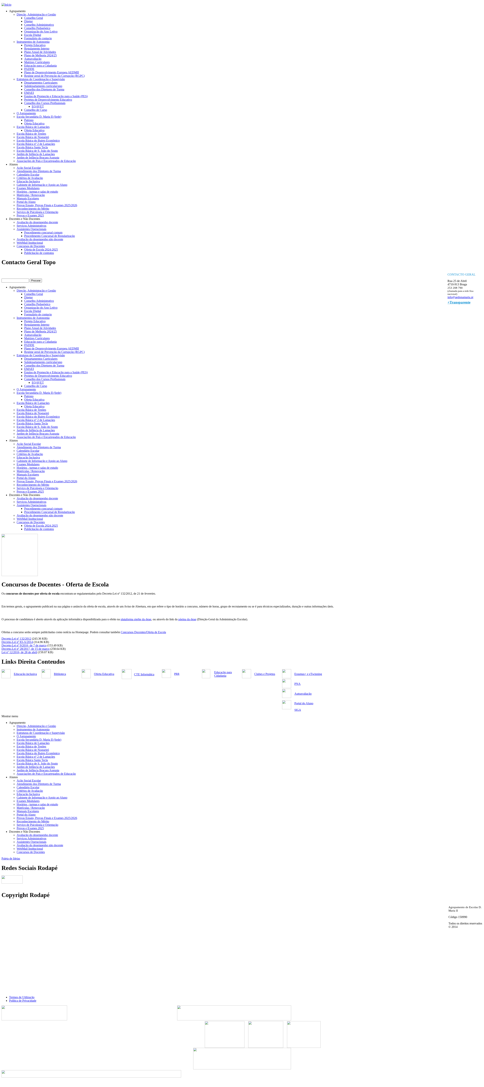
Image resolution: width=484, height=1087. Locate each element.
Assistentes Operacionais (31, 229)
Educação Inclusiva (28, 181)
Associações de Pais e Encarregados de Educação (46, 161)
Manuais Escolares (28, 198)
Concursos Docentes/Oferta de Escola (143, 632)
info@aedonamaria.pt (460, 297)
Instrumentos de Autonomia (33, 41)
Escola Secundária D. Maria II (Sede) (39, 116)
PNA (297, 683)
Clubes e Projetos (264, 674)
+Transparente (459, 302)
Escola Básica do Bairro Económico (38, 140)
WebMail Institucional (30, 242)
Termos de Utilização (21, 997)
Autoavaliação (32, 58)
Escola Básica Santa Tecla (32, 147)
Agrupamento (17, 11)
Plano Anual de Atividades (40, 52)
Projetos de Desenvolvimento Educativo (48, 99)
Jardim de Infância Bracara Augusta (38, 157)
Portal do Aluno (26, 201)
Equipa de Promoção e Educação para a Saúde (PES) (56, 96)
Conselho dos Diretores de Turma (44, 89)
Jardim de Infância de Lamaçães (36, 154)
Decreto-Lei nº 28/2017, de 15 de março (26, 648)
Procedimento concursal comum (43, 232)
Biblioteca (60, 674)
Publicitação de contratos (39, 253)
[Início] (6, 4)
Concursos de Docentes (31, 246)
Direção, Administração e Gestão (36, 14)
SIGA (297, 709)
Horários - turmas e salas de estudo (37, 191)
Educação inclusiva (25, 674)
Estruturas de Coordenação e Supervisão (41, 79)
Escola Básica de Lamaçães (33, 126)
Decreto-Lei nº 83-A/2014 (17, 642)
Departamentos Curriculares (40, 82)
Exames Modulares (28, 188)
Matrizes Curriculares (37, 62)
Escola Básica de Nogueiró (33, 137)
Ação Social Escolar (29, 167)
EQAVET (38, 106)
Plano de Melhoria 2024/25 (40, 55)
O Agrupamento (26, 113)
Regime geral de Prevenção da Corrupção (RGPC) (54, 75)
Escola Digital (32, 35)
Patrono (28, 120)
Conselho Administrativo (39, 24)
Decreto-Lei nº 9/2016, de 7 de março (24, 645)
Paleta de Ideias (11, 858)
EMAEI (29, 92)
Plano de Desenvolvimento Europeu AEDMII (51, 72)
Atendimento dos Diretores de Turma (39, 171)
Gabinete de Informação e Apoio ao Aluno (42, 184)
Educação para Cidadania (223, 674)
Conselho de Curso (35, 109)
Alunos (13, 164)
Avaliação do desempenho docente (37, 222)
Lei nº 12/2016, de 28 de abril (19, 652)
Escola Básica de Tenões (31, 133)
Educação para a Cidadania (40, 65)
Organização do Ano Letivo (40, 31)
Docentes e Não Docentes (24, 218)
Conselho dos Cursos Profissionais (44, 103)
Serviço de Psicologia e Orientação (37, 212)
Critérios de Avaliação (30, 178)
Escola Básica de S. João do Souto (37, 150)
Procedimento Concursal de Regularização (49, 235)
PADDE (29, 69)
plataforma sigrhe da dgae (136, 619)
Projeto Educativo (35, 45)
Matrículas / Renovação (31, 195)
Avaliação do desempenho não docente (40, 239)
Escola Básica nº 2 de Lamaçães (36, 144)
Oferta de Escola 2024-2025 (41, 249)
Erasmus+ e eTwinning (308, 674)
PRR (176, 673)
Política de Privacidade (22, 1000)
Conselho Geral (33, 17)
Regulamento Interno (36, 48)
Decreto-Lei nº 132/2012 (16, 638)
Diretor (28, 21)
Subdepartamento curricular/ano (43, 86)
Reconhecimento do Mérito (33, 208)
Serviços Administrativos (31, 225)
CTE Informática (144, 674)
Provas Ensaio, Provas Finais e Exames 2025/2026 (47, 205)
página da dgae (187, 619)
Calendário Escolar (28, 174)
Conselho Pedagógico (37, 28)
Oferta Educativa (34, 123)
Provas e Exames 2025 (30, 215)
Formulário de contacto (38, 38)
